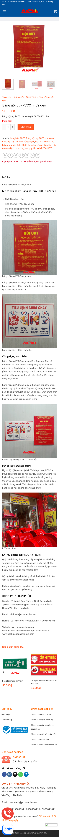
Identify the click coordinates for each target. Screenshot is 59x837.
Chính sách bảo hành (40, 739)
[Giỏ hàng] (55, 11)
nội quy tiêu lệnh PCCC (36, 148)
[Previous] (7, 49)
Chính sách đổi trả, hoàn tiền (43, 734)
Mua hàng (26, 127)
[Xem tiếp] (7, 121)
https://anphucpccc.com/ (24, 816)
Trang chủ (6, 97)
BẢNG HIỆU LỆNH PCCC (25, 97)
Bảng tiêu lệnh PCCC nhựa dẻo (17, 286)
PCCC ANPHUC (39, 833)
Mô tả (6, 177)
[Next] (52, 49)
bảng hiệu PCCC (17, 138)
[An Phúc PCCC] (29, 11)
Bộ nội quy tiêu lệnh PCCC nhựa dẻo (19, 145)
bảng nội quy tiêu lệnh (12, 141)
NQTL (50, 148)
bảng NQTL (29, 141)
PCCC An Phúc (31, 554)
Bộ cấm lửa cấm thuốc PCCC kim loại (44, 682)
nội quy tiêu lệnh (44, 145)
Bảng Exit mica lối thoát (12, 681)
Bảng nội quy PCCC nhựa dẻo (40, 138)
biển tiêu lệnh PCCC (44, 141)
